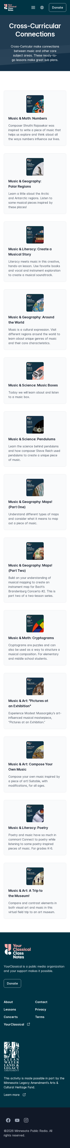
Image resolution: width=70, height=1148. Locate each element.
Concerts (11, 1017)
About (8, 1002)
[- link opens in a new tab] (8, 1120)
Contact (41, 1002)
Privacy (40, 1009)
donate (57, 7)
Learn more (12, 1095)
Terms (39, 1017)
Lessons (10, 1009)
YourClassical (14, 1024)
